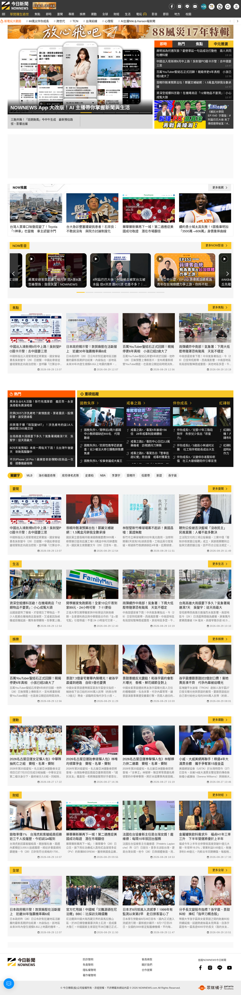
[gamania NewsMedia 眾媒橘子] (215, 987)
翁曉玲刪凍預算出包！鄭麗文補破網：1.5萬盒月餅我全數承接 (193, 84)
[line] (187, 6)
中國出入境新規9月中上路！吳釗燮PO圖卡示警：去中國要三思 (193, 63)
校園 (188, 14)
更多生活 (218, 563)
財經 (116, 14)
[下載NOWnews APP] (220, 7)
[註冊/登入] (236, 7)
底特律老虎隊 (70, 475)
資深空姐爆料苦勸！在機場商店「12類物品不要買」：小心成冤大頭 (193, 95)
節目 (166, 14)
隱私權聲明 (89, 969)
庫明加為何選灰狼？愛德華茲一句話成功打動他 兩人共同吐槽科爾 (193, 53)
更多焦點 (218, 307)
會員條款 (147, 959)
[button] (15, 112)
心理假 (109, 21)
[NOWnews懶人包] (212, 7)
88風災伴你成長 (39, 21)
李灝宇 (116, 475)
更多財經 (218, 794)
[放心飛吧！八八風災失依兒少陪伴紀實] (44, 5)
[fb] (172, 6)
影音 (154, 14)
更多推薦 (218, 187)
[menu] (3, 14)
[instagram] (179, 6)
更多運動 (218, 719)
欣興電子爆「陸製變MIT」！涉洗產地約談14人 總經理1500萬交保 (41, 426)
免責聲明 (88, 964)
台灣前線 (91, 21)
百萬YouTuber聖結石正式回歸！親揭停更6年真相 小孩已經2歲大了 (193, 74)
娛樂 (82, 14)
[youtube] (195, 6)
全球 (105, 14)
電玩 (139, 14)
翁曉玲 (131, 475)
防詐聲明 (88, 959)
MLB (29, 475)
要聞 (60, 14)
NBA (103, 475)
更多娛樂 (218, 639)
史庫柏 (89, 475)
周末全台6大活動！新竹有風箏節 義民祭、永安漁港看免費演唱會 (41, 403)
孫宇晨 (172, 475)
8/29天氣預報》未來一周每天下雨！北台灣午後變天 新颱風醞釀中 (41, 449)
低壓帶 (145, 475)
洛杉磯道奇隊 (47, 475)
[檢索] (228, 7)
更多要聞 (218, 488)
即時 (49, 14)
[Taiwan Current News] (203, 7)
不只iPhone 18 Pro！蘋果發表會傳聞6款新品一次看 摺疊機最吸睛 (41, 461)
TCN (75, 21)
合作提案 (147, 969)
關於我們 (147, 964)
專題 (71, 14)
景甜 (159, 475)
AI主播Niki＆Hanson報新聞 (138, 21)
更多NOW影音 (215, 245)
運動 (94, 14)
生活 (128, 14)
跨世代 (60, 21)
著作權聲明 (89, 975)
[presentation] (11, 77)
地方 (177, 14)
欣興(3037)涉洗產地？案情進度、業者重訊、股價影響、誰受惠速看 (41, 415)
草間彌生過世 (19, 14)
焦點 (37, 14)
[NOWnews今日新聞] (15, 6)
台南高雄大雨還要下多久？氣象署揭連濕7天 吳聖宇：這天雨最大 (41, 438)
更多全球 (218, 870)
